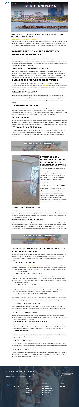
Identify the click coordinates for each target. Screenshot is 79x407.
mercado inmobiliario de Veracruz (33, 265)
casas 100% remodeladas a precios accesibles (38, 147)
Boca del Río (46, 85)
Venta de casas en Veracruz (18, 39)
